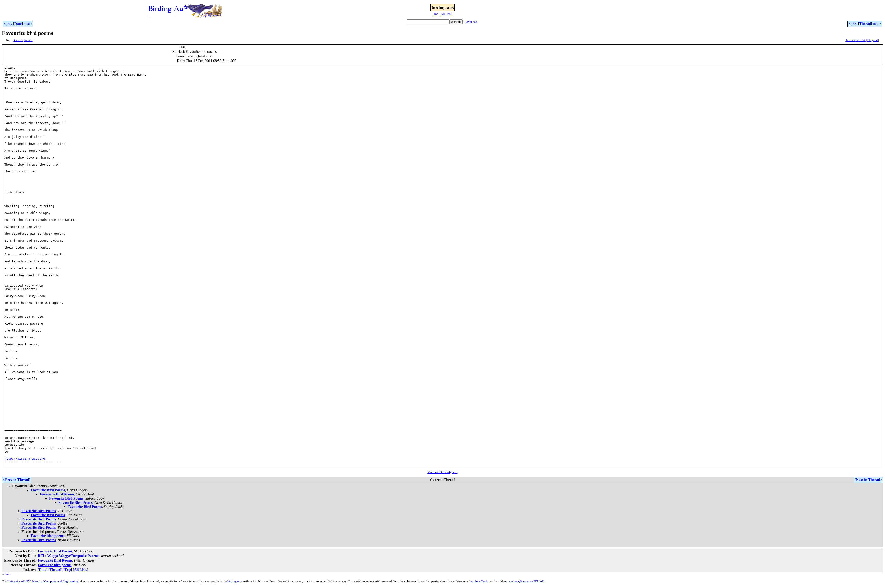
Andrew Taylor (480, 581)
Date (18, 24)
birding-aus (234, 581)
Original (872, 40)
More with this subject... (442, 472)
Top (436, 13)
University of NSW (19, 581)
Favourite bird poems (47, 536)
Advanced (470, 22)
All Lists (446, 13)
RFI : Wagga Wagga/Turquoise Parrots (68, 556)
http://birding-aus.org (24, 458)
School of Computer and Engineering (55, 581)
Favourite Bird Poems (48, 490)
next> (28, 24)
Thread (865, 24)
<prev (8, 24)
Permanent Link (856, 40)
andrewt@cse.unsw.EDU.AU (526, 581)
